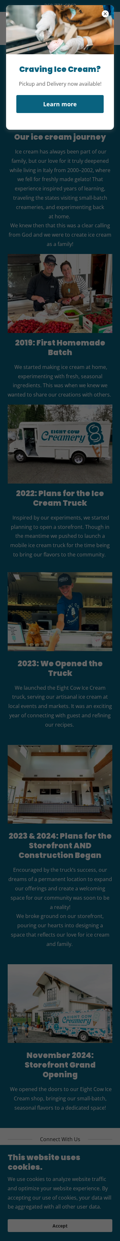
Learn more (60, 104)
